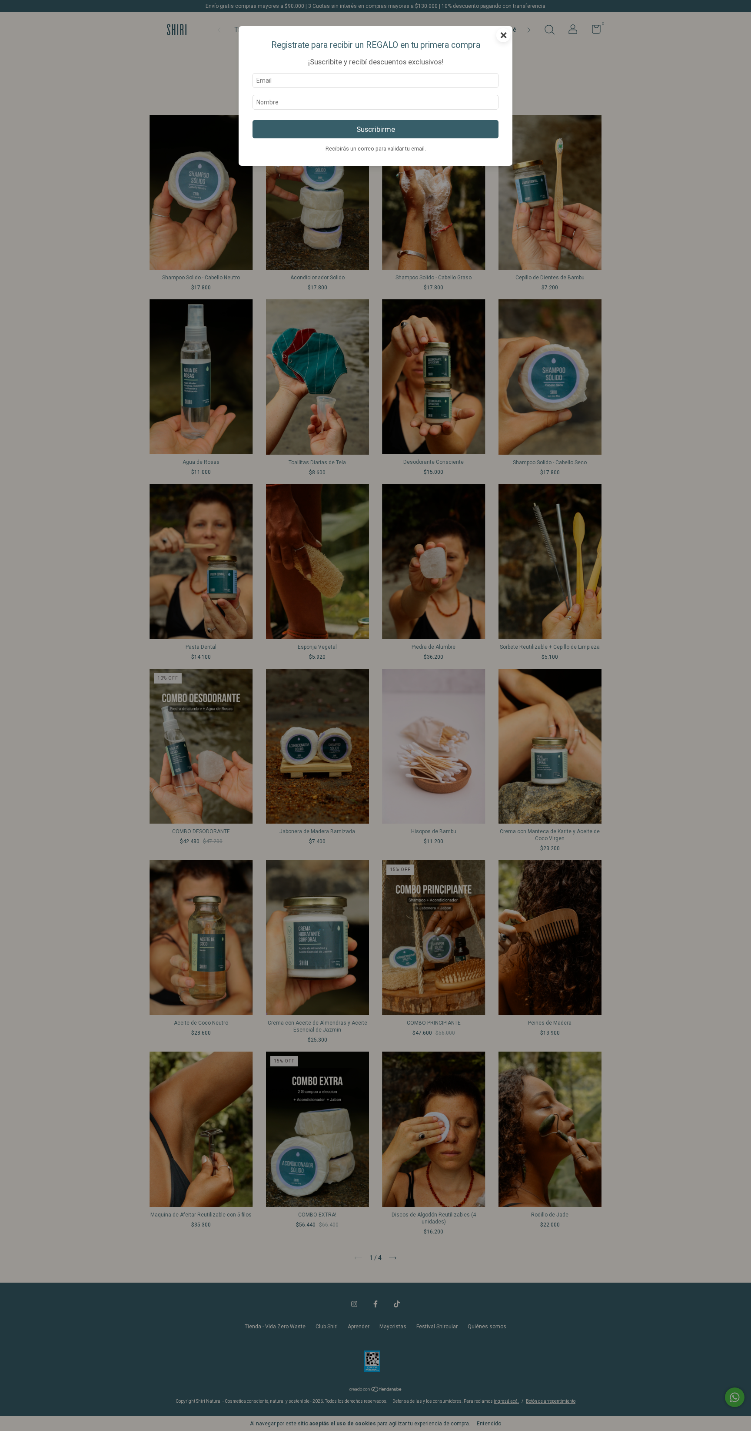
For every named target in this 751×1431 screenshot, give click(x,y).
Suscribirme (375, 129)
